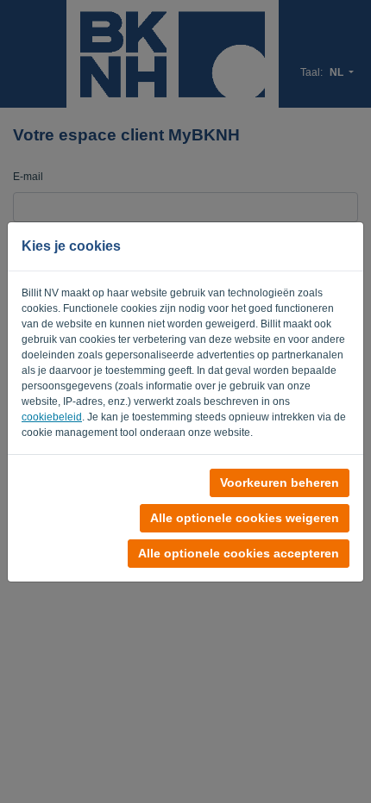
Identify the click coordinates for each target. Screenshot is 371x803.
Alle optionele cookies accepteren (238, 553)
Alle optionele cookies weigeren (244, 518)
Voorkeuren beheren (279, 482)
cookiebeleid (52, 417)
